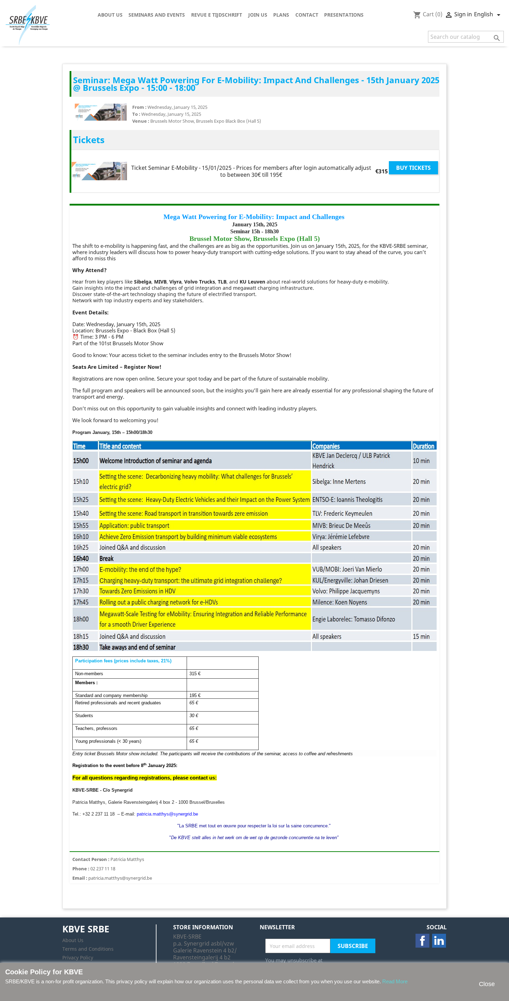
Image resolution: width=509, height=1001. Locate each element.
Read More (395, 981)
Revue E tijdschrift (216, 14)
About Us (110, 14)
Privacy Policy (77, 957)
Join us (257, 14)
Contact (306, 14)
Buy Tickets (413, 168)
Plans (281, 14)
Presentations (344, 14)
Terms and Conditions (88, 949)
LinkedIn (439, 941)
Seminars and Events (156, 14)
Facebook (422, 941)
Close (487, 984)
